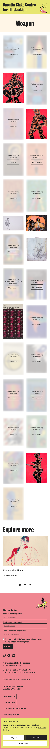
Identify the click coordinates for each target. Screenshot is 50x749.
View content (13, 54)
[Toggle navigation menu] (44, 5)
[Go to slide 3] (30, 584)
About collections (13, 570)
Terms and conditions (15, 708)
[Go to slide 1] (19, 584)
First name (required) (12, 614)
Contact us (9, 696)
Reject (14, 737)
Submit (8, 646)
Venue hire (9, 702)
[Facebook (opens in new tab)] (8, 655)
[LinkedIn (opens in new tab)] (13, 655)
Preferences (25, 744)
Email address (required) (14, 631)
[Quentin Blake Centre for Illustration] (19, 7)
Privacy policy (11, 714)
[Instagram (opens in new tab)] (4, 655)
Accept (36, 737)
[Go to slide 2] (25, 584)
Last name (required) (12, 622)
